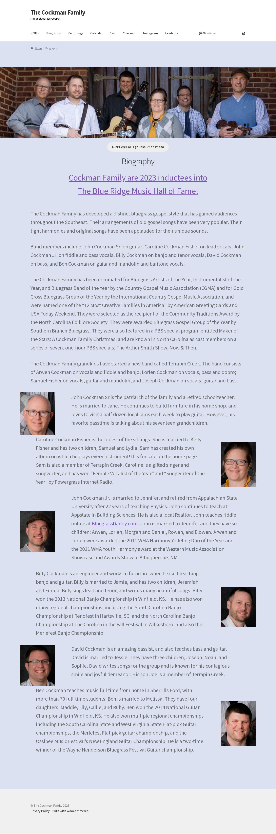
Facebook (171, 33)
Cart (113, 33)
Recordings (75, 33)
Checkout (129, 33)
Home (38, 48)
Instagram (150, 33)
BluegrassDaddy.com (115, 523)
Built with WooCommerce (70, 811)
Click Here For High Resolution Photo (138, 147)
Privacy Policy (40, 811)
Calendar (96, 33)
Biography (53, 33)
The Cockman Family (58, 12)
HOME (35, 33)
